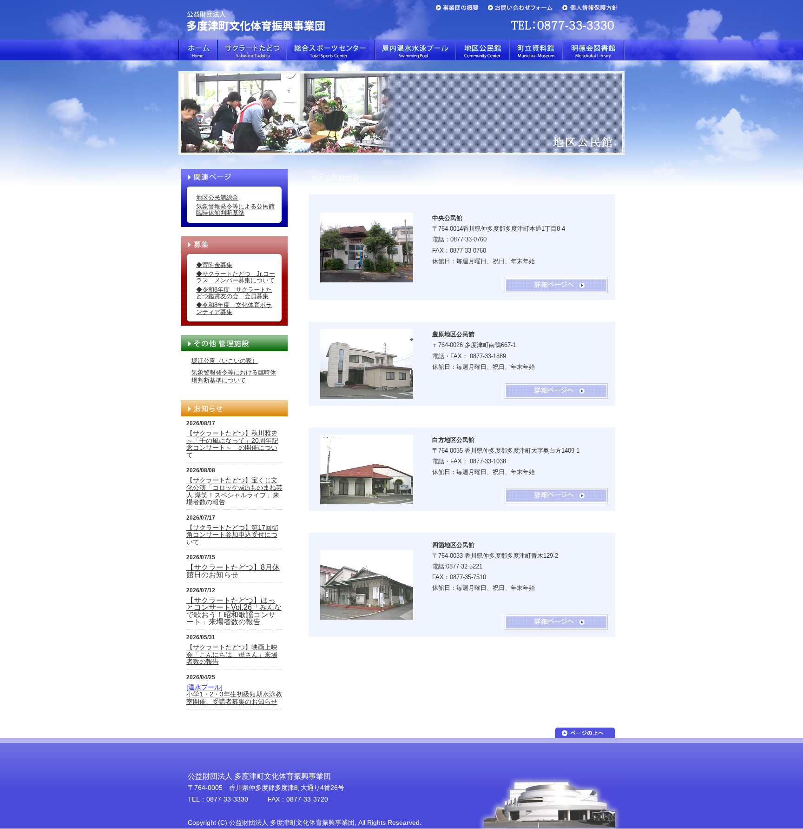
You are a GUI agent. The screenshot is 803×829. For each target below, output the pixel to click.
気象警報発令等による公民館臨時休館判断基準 (235, 209)
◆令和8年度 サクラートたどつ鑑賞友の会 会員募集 (234, 293)
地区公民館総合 (217, 197)
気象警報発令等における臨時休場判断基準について (233, 376)
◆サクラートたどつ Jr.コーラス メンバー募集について (235, 277)
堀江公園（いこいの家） (224, 360)
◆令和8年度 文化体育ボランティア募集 (234, 308)
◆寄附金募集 (214, 264)
